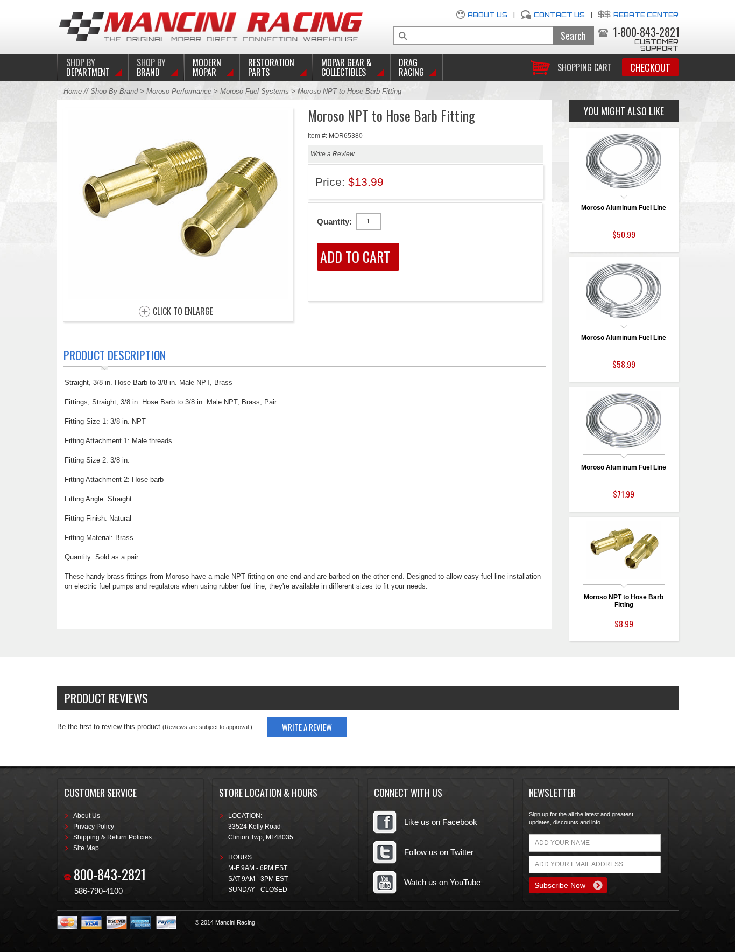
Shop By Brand (114, 91)
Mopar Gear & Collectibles (346, 67)
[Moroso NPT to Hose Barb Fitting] (178, 295)
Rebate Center (646, 15)
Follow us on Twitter (438, 852)
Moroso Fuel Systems (254, 91)
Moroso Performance (178, 91)
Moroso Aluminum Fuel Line (623, 208)
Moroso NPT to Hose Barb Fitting (623, 600)
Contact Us (559, 15)
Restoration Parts (271, 67)
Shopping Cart (584, 66)
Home (72, 91)
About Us (487, 15)
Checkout (650, 67)
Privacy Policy (93, 826)
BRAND (151, 67)
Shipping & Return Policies (112, 837)
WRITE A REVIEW (307, 727)
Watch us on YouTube (442, 882)
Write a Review (332, 154)
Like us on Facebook (440, 822)
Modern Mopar (207, 67)
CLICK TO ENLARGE (183, 312)
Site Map (86, 848)
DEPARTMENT (88, 67)
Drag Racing (411, 67)
